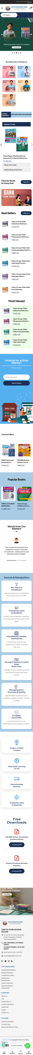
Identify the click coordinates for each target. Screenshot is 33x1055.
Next (32, 144)
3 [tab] (16, 52)
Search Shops (16, 383)
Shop (4, 1053)
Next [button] (31, 34)
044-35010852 (27, 1)
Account (12, 1053)
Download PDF (17, 845)
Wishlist (28, 1053)
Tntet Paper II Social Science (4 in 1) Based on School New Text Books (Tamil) (16, 158)
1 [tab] (12, 52)
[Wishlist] (29, 1052)
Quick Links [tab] (9, 124)
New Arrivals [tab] (10, 165)
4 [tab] (18, 52)
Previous (1, 144)
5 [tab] (20, 52)
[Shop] (4, 1052)
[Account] (12, 1052)
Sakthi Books (5, 1040)
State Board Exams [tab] (13, 170)
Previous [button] (2, 34)
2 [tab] (14, 52)
